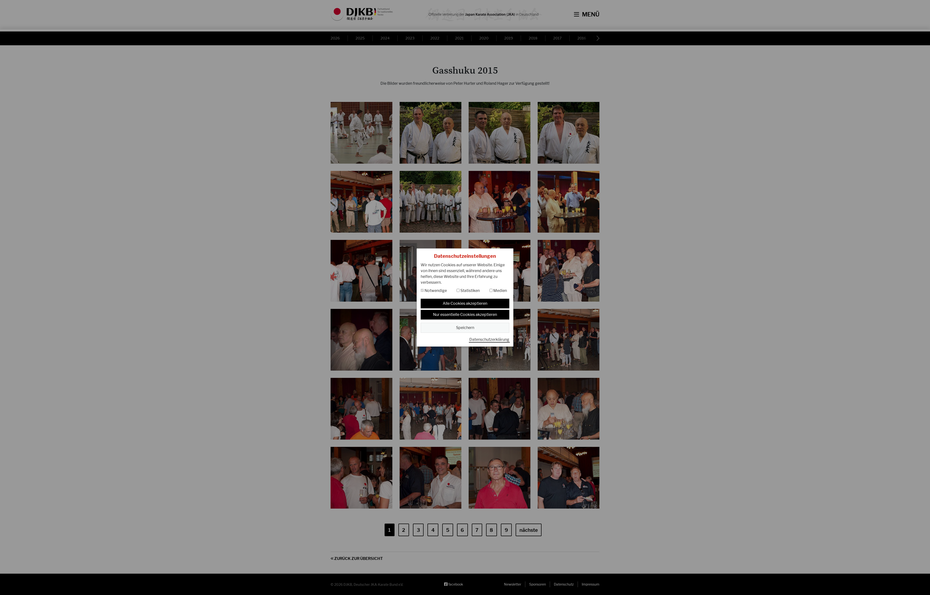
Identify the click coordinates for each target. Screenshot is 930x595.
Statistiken (470, 290)
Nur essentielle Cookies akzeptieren (465, 314)
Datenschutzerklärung (489, 339)
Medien (500, 290)
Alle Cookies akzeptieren (465, 303)
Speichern (465, 327)
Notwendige (435, 290)
